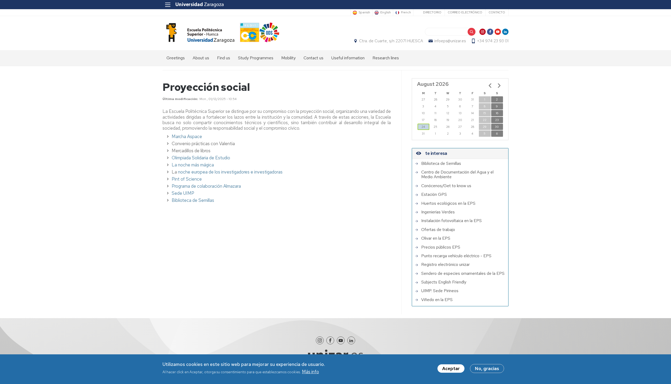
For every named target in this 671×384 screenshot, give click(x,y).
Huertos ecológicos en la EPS (448, 203)
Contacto (497, 12)
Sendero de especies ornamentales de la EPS (463, 273)
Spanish (364, 12)
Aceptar (451, 368)
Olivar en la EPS (435, 238)
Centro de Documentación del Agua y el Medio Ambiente (457, 175)
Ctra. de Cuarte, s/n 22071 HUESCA (391, 41)
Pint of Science (187, 179)
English (385, 12)
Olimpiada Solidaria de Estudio (201, 158)
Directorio (432, 12)
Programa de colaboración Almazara (206, 186)
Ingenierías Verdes (438, 212)
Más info (310, 372)
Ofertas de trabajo (438, 229)
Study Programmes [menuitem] (255, 58)
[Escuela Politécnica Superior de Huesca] (198, 33)
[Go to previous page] (490, 85)
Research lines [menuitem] (385, 58)
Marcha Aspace (187, 136)
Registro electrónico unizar (445, 264)
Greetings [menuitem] (175, 58)
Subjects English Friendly (443, 282)
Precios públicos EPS (440, 247)
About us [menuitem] (201, 58)
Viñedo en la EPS (437, 299)
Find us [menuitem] (223, 58)
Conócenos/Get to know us (446, 185)
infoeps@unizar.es (450, 41)
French (406, 12)
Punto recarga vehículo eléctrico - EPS (456, 256)
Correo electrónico (465, 12)
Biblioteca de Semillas (193, 200)
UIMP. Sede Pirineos (439, 290)
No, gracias (487, 368)
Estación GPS (434, 194)
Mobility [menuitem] (288, 58)
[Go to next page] (499, 85)
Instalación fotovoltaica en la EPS (451, 220)
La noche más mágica (193, 165)
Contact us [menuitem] (313, 58)
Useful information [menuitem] (348, 58)
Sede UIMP (183, 193)
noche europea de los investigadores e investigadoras (230, 172)
